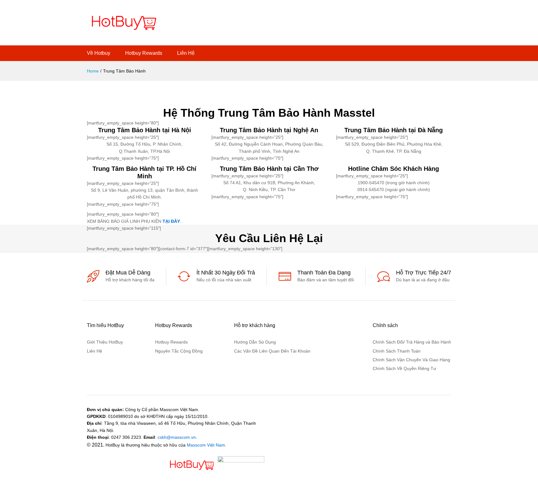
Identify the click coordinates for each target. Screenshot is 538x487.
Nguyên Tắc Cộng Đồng (179, 351)
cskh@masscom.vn (177, 437)
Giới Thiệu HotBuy (105, 341)
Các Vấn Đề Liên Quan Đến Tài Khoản (272, 351)
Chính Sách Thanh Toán (397, 351)
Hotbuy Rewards (143, 53)
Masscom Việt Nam (206, 445)
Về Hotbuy (98, 53)
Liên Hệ (186, 53)
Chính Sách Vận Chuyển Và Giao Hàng (411, 359)
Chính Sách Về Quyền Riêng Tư (404, 368)
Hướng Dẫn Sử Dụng (255, 341)
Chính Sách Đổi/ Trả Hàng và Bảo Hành (412, 341)
